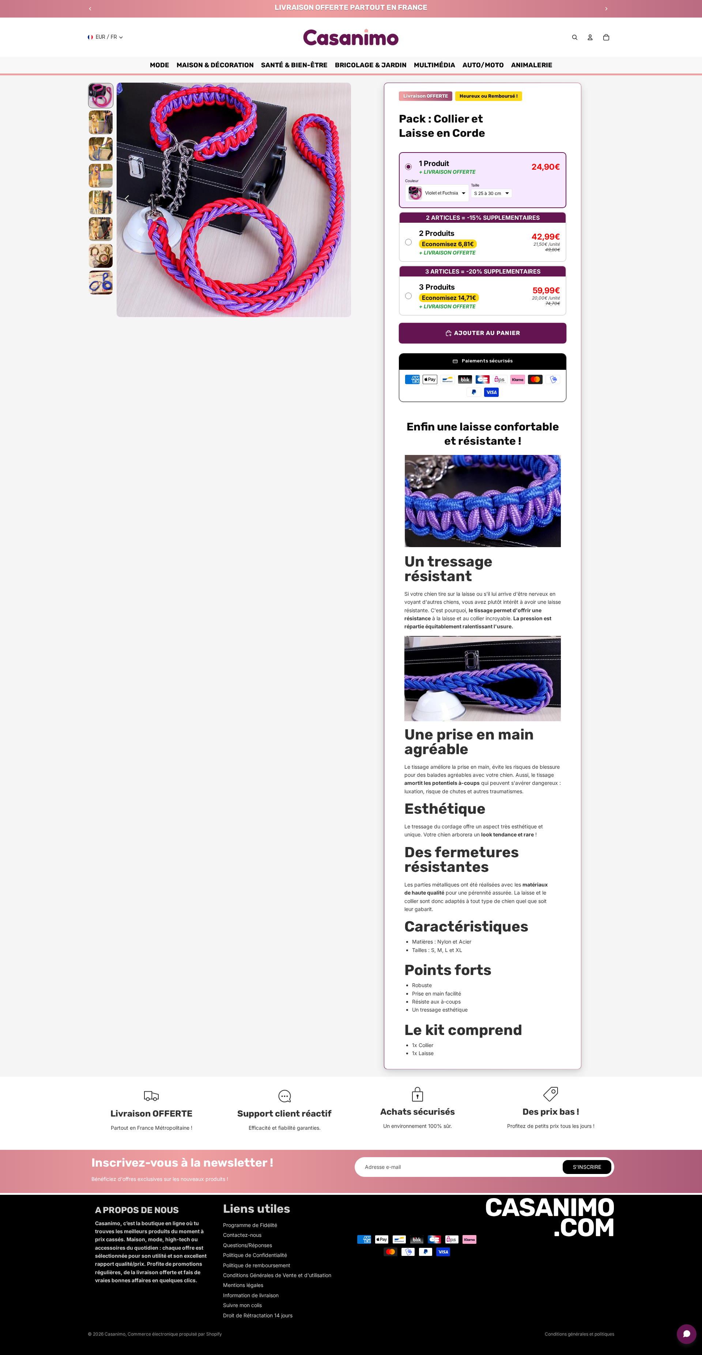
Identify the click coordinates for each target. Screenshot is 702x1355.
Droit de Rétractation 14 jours (257, 1315)
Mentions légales (243, 1285)
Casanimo (115, 1334)
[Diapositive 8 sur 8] (101, 282)
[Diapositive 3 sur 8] (101, 149)
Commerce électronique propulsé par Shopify (175, 1334)
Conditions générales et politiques (579, 1334)
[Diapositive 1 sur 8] (101, 96)
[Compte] (590, 37)
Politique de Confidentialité (255, 1255)
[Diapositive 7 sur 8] (101, 256)
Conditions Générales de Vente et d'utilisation (277, 1275)
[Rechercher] (575, 37)
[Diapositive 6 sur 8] (101, 229)
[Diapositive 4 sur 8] (101, 176)
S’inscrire (587, 1167)
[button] (482, 180)
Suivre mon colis (242, 1305)
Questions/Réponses (247, 1245)
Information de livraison (251, 1295)
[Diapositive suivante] (606, 9)
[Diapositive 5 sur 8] (101, 202)
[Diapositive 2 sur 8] (101, 122)
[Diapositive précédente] (90, 9)
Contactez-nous (242, 1235)
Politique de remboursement (256, 1265)
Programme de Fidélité (250, 1225)
